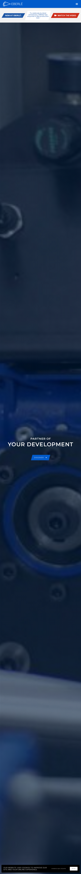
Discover (39, 457)
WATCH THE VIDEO (66, 15)
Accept (74, 868)
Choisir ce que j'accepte (58, 868)
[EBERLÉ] (13, 4)
